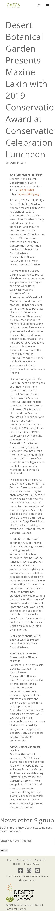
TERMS (16, 864)
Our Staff (40, 860)
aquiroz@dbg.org (28, 194)
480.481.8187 (26, 190)
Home (9, 860)
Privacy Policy (31, 864)
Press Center (24, 860)
